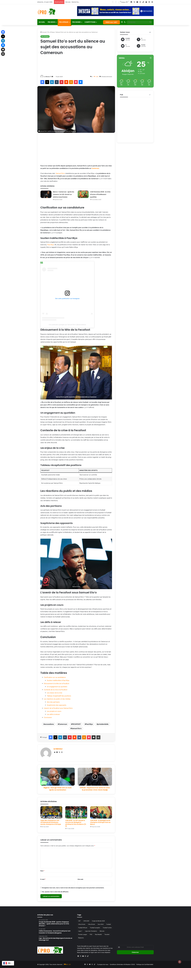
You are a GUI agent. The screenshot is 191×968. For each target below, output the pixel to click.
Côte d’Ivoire (91, 924)
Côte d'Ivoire (81, 924)
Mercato (102, 931)
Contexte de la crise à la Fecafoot (55, 690)
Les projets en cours (54, 711)
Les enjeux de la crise (54, 693)
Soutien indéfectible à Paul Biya (58, 680)
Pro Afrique (63, 22)
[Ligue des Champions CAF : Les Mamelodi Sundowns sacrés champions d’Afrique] (51, 812)
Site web (80, 879)
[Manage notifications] (179, 961)
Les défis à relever (53, 714)
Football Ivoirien (107, 927)
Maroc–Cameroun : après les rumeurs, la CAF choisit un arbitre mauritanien (63, 194)
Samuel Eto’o (60, 173)
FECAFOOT (76, 724)
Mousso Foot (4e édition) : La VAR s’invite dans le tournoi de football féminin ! (89, 2)
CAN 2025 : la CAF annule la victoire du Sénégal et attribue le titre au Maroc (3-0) (75, 823)
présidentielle (103, 724)
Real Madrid (98, 934)
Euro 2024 (101, 924)
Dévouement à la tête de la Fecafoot (56, 683)
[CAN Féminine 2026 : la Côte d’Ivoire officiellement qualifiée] (83, 194)
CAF (79, 921)
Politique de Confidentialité (144, 964)
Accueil (42, 22)
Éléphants (81, 938)
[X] (59, 752)
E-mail (43, 879)
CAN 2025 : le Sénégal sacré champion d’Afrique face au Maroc (100, 822)
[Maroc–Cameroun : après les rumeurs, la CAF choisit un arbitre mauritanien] (45, 194)
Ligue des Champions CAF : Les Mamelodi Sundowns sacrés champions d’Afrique (50, 822)
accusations (49, 724)
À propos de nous (102, 964)
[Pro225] (46, 11)
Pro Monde (76, 22)
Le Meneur (47, 76)
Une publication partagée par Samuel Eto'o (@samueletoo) (67, 324)
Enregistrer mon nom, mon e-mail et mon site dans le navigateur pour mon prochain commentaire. (73, 888)
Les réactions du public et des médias (57, 699)
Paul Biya (50, 245)
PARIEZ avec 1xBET (111, 22)
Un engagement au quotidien (57, 687)
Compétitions (90, 22)
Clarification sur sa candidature (55, 677)
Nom (42, 871)
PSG (91, 934)
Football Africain (82, 927)
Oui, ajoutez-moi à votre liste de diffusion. (55, 891)
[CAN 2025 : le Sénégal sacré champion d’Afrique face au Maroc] (101, 812)
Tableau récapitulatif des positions (59, 696)
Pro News (51, 22)
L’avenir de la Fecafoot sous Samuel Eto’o (58, 708)
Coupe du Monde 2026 (98, 921)
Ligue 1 (80, 931)
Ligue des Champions (91, 931)
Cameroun (95, 168)
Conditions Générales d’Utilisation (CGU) (122, 964)
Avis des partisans (53, 702)
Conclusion (48, 717)
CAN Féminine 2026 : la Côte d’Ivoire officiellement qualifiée (100, 194)
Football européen (95, 927)
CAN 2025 (86, 921)
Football (108, 924)
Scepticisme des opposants (56, 705)
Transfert (106, 934)
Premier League (82, 934)
